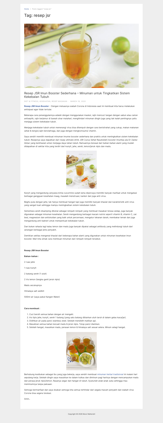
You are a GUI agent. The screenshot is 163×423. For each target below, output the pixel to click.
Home (26, 9)
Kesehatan (45, 101)
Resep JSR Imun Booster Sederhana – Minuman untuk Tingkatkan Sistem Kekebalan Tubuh (77, 95)
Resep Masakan (59, 101)
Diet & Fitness (31, 101)
